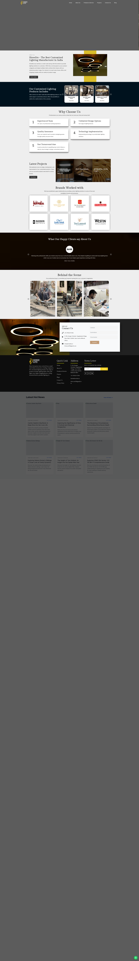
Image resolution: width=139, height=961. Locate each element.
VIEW (71, 179)
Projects (99, 2)
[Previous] (62, 94)
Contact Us (108, 2)
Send (104, 369)
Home (70, 2)
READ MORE (34, 77)
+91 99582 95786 (75, 375)
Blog (115, 2)
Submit (94, 342)
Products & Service (89, 2)
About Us (78, 2)
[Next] (110, 94)
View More (71, 100)
